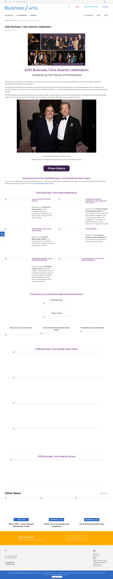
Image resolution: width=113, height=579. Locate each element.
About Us (95, 553)
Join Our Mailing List (76, 538)
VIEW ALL (103, 493)
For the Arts (9, 15)
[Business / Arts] (21, 8)
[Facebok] (9, 2)
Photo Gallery (56, 168)
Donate (105, 7)
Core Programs (88, 15)
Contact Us (96, 555)
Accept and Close (57, 576)
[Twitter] (5, 2)
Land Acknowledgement (100, 562)
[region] (56, 127)
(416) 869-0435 (10, 564)
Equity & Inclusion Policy (100, 560)
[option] (21, 512)
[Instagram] (13, 2)
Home (6, 20)
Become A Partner (91, 7)
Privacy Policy (97, 566)
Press (94, 558)
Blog (77, 7)
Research (33, 15)
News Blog (13, 20)
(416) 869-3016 (10, 562)
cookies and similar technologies (21, 572)
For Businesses (22, 15)
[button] (19, 126)
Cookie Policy (97, 564)
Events (99, 15)
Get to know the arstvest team (91, 524)
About (106, 15)
